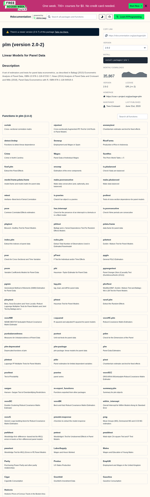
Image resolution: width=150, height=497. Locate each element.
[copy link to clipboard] (105, 36)
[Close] (146, 6)
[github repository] (109, 16)
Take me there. (62, 32)
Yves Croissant (113, 106)
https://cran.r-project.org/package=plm (124, 96)
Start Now (134, 6)
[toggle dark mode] (102, 16)
